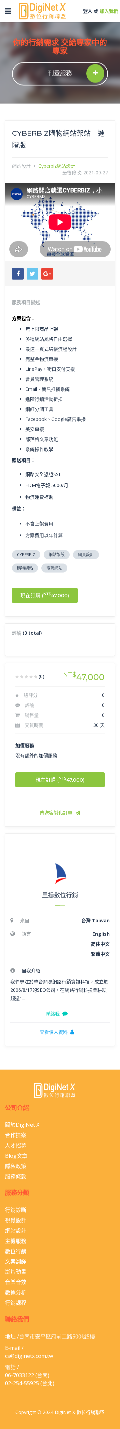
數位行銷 (15, 1251)
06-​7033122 (19, 1375)
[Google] (47, 274)
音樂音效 (15, 1282)
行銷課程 (15, 1302)
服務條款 (15, 1176)
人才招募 (15, 1145)
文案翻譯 (15, 1261)
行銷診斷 (15, 1210)
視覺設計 (15, 1220)
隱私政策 (15, 1166)
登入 (87, 11)
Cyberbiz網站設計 (56, 166)
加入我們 (109, 11)
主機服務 (15, 1241)
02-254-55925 (22, 1383)
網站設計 (21, 166)
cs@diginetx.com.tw (29, 1356)
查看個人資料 (54, 1032)
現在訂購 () (44, 595)
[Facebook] (18, 274)
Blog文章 (16, 1155)
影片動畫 (15, 1271)
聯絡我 (53, 1014)
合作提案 (15, 1135)
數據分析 (15, 1292)
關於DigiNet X (22, 1124)
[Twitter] (32, 274)
